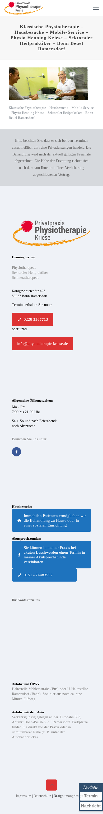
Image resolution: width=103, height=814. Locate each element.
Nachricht (91, 806)
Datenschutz (43, 796)
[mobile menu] (95, 7)
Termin (91, 796)
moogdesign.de (76, 796)
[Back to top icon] (51, 785)
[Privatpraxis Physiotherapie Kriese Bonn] (24, 7)
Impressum (24, 796)
